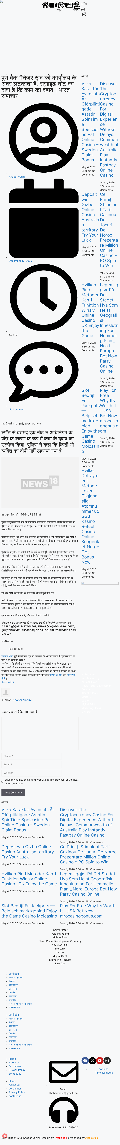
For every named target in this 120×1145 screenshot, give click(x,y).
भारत (11, 656)
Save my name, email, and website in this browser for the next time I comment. (41, 781)
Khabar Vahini (22, 700)
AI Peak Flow (89, 681)
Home (12, 1058)
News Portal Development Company (60, 941)
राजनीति (12, 999)
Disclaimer (15, 1066)
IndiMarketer (89, 674)
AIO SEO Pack (90, 693)
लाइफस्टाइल (14, 1007)
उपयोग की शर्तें (55, 674)
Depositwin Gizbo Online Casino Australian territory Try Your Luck (90, 217)
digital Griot (88, 704)
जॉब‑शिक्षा (13, 985)
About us (14, 1062)
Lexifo (85, 700)
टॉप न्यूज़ (13, 988)
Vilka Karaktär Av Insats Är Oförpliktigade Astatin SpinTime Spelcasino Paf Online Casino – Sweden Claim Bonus (91, 121)
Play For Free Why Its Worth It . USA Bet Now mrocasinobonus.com (109, 410)
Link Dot (86, 711)
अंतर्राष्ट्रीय (14, 973)
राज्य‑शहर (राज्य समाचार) (20, 1003)
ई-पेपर (12, 981)
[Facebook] (85, 1060)
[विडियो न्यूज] (53, 5)
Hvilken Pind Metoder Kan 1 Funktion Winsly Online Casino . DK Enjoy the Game (90, 310)
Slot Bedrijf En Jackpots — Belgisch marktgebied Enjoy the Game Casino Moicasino (91, 421)
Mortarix (86, 696)
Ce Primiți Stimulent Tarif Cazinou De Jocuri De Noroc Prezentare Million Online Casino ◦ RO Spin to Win (88, 854)
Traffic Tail (60, 1137)
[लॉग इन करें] (77, 5)
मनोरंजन (13, 996)
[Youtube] (99, 1060)
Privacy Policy (17, 1069)
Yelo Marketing (90, 678)
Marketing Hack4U (92, 708)
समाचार (4, 656)
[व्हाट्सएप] (61, 5)
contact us (15, 1073)
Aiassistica (91, 1137)
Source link (7, 682)
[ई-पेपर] (69, 5)
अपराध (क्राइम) (16, 977)
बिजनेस (12, 992)
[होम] (45, 5)
